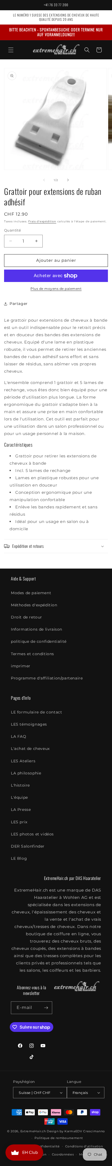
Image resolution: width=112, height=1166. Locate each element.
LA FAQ (18, 736)
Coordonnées (63, 1154)
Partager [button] (19, 303)
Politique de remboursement (59, 1138)
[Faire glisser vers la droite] (68, 180)
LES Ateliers (23, 761)
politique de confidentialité (39, 641)
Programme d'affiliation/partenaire (47, 678)
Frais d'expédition (42, 221)
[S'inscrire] (46, 1007)
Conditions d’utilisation (84, 1146)
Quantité (12, 230)
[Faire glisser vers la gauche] (44, 180)
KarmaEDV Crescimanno (84, 1131)
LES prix (19, 822)
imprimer (20, 666)
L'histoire (20, 785)
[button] (11, 50)
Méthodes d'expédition (34, 605)
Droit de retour (26, 617)
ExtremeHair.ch (33, 1131)
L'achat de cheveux (30, 748)
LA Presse (21, 809)
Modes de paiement (31, 592)
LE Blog (19, 858)
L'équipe (19, 797)
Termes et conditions (32, 653)
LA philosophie (26, 773)
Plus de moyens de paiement (56, 289)
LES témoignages (29, 724)
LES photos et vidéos (32, 834)
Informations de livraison (36, 629)
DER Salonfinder (28, 846)
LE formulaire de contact (36, 712)
